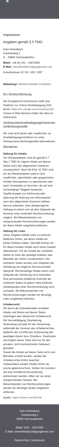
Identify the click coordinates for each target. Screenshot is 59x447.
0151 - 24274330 (33, 427)
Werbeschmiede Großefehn (35, 84)
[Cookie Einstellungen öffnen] (5, 443)
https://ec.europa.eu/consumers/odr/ (32, 109)
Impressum (38, 440)
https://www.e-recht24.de (27, 397)
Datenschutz (21, 440)
